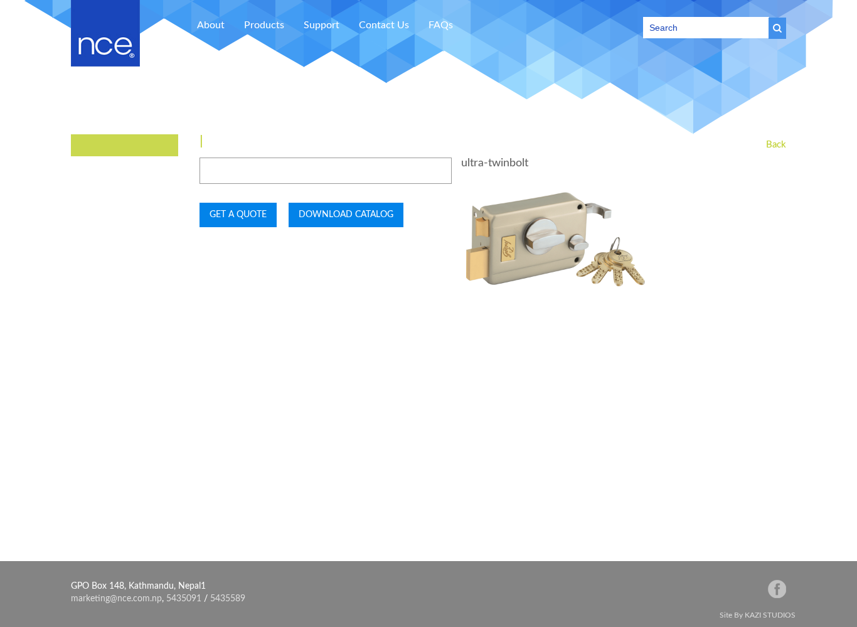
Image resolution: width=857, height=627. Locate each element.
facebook (777, 589)
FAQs (440, 25)
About (211, 25)
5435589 (227, 598)
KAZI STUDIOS (770, 615)
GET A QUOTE (238, 214)
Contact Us (384, 25)
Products (264, 25)
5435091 (183, 598)
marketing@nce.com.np (116, 598)
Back (776, 144)
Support (321, 25)
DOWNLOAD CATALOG (346, 214)
